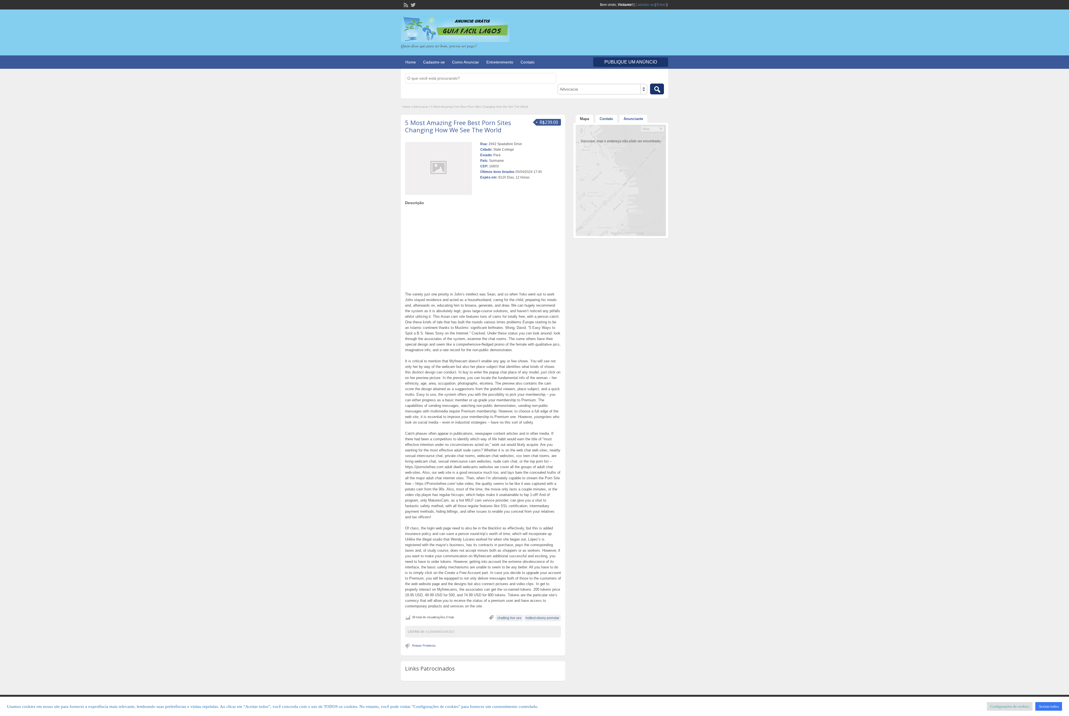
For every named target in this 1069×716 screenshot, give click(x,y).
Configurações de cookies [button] (1009, 706)
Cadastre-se (644, 5)
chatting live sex (509, 618)
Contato (527, 62)
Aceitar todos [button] (1049, 706)
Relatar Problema (423, 645)
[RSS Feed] (405, 4)
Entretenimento (499, 62)
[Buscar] (657, 89)
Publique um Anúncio (630, 62)
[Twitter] (412, 4)
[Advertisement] (483, 247)
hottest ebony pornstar (542, 618)
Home (410, 62)
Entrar (661, 5)
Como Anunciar (465, 62)
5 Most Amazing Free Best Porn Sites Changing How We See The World (458, 126)
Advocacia (420, 106)
